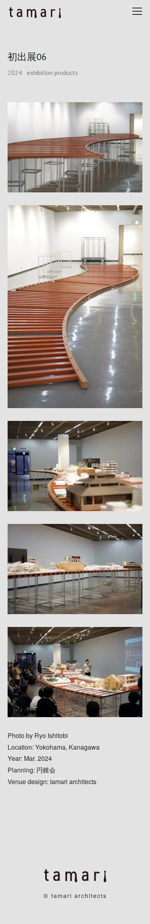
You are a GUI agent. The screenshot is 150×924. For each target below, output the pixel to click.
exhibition (40, 73)
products (66, 73)
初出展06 (27, 57)
